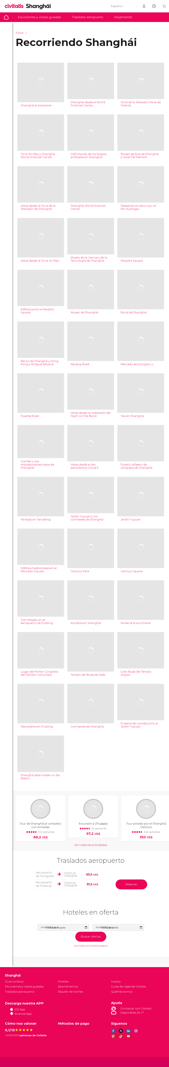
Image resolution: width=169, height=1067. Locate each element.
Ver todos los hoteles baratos (91, 945)
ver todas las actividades (90, 845)
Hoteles (63, 981)
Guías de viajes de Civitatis (128, 986)
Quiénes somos (121, 991)
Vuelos (115, 981)
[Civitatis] (11, 1061)
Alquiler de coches (70, 991)
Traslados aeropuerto (87, 17)
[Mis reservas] (144, 6)
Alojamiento (123, 17)
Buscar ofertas (91, 936)
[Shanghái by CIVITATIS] (15, 6)
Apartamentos (68, 986)
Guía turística (6, 17)
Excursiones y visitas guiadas (39, 17)
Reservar (131, 884)
